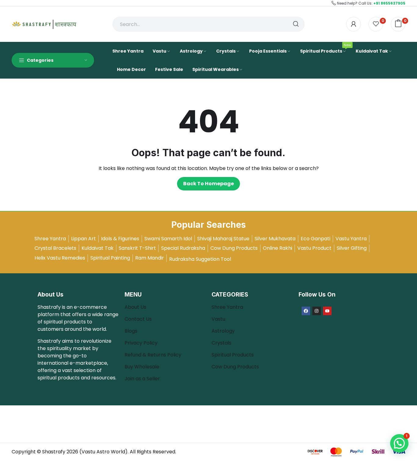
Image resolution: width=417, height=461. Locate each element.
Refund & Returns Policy (153, 354)
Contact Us (138, 319)
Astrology (223, 330)
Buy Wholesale (142, 366)
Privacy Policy (141, 342)
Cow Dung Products (235, 366)
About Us (135, 307)
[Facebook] (306, 311)
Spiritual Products (233, 354)
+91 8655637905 (389, 3)
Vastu (218, 319)
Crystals (221, 342)
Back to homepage (208, 183)
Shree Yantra (227, 307)
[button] (399, 443)
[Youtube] (327, 311)
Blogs (132, 330)
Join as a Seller (142, 378)
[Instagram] (316, 311)
